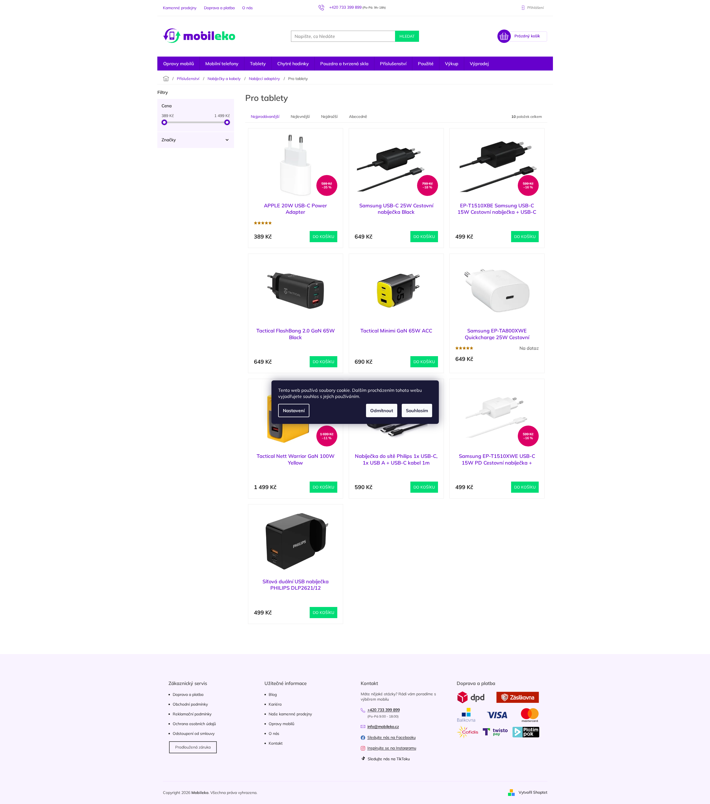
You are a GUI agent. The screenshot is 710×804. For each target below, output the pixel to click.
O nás (247, 7)
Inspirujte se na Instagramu (391, 747)
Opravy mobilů (281, 723)
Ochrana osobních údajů (194, 723)
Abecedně (358, 116)
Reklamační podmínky (192, 713)
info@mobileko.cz (383, 726)
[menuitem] (479, 64)
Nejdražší (329, 116)
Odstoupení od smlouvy (194, 733)
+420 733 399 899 (383, 709)
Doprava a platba (219, 7)
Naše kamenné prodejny (290, 713)
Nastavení (294, 410)
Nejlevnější (300, 116)
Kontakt (276, 743)
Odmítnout (381, 410)
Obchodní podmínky (190, 704)
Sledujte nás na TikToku (388, 758)
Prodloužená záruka (193, 747)
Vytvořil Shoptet (533, 792)
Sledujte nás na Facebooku (391, 737)
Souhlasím (417, 410)
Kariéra (275, 704)
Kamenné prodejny (179, 7)
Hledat (407, 36)
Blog (273, 694)
